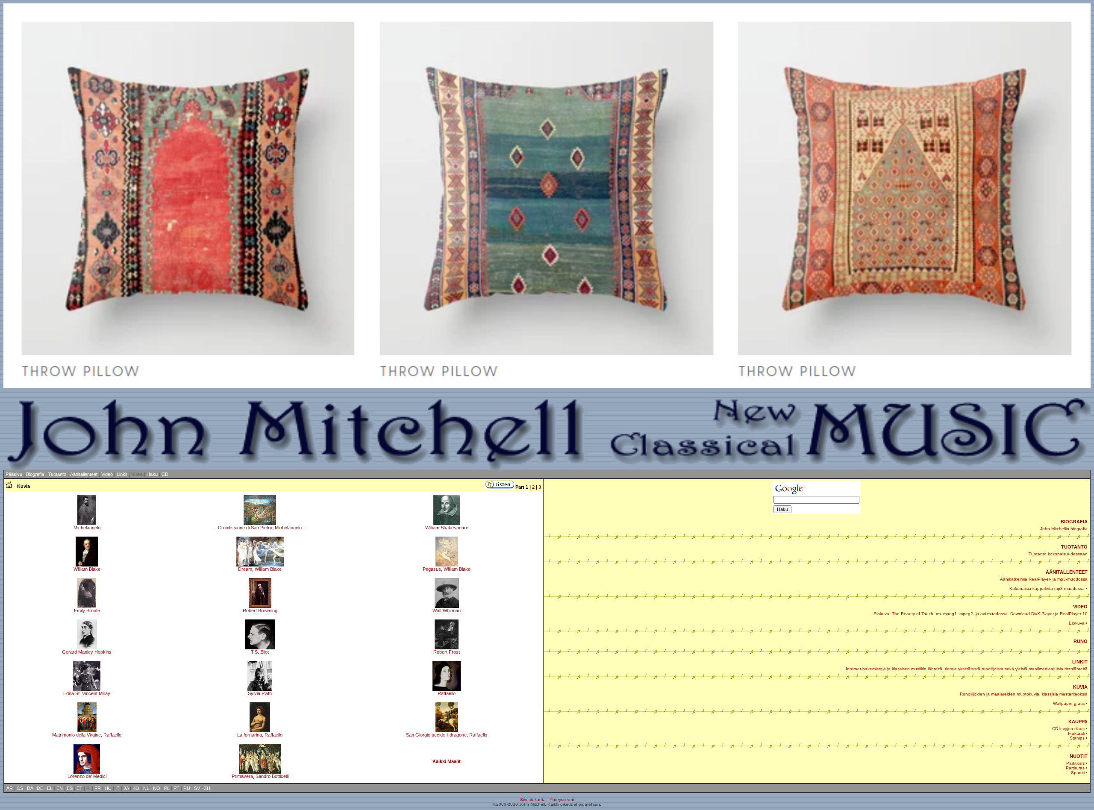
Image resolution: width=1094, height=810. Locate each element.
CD (165, 474)
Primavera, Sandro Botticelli (260, 776)
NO (156, 788)
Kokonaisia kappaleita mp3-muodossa (1047, 588)
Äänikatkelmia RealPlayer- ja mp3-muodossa (1044, 579)
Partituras (1075, 768)
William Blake (87, 569)
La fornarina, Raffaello (259, 734)
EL (50, 788)
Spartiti (1078, 772)
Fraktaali (1076, 733)
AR (9, 788)
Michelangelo (87, 527)
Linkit (122, 474)
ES (70, 788)
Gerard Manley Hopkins (87, 651)
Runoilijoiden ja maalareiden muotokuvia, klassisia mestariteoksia (1024, 694)
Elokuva (1077, 623)
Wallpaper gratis (1069, 703)
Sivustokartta (533, 799)
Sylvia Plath (260, 693)
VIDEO (1080, 606)
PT (176, 788)
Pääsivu (14, 474)
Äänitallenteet (83, 474)
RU (186, 788)
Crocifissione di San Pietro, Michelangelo (260, 527)
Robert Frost (446, 651)
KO (135, 788)
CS (20, 788)
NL (146, 788)
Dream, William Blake (260, 569)
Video (107, 474)
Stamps (1077, 738)
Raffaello (447, 693)
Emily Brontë (87, 610)
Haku (152, 474)
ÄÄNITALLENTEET (1067, 572)
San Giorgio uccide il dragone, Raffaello (446, 734)
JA (126, 788)
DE (40, 788)
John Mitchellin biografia (1064, 528)
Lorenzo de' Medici (87, 776)
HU (108, 788)
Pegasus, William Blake (447, 569)
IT (117, 788)
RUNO (1080, 641)
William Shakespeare (446, 527)
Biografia (35, 474)
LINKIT (1080, 661)
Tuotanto (58, 474)
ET (79, 788)
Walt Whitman (446, 610)
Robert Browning (260, 610)
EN (59, 788)
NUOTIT (1079, 756)
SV (197, 788)
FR (97, 788)
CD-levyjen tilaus (1068, 728)
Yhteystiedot (562, 799)
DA (30, 788)
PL (167, 788)
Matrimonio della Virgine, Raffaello (86, 734)
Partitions (1075, 763)
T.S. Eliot (260, 651)
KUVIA (1080, 687)
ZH (207, 788)
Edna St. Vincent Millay (86, 693)
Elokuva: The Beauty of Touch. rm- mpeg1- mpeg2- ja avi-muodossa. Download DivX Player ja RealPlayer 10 (980, 613)
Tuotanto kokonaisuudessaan (1058, 554)
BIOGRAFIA (1074, 521)
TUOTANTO (1074, 546)
